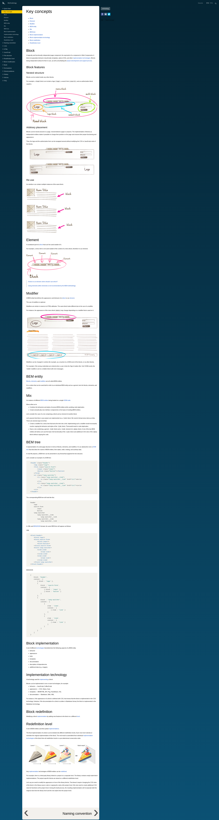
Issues (200, 3)
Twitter (109, 14)
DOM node (67, 400)
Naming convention (10, 43)
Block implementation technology (40, 37)
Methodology (12, 3)
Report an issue (109, 20)
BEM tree (6, 29)
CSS (5, 46)
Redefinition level (8, 40)
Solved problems (9, 71)
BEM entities (44, 400)
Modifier (6, 20)
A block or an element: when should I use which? (43, 281)
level (78, 716)
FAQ (5, 80)
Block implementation (9, 31)
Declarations (8, 68)
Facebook (102, 14)
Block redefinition (8, 37)
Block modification (9, 62)
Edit (102, 20)
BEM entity (7, 23)
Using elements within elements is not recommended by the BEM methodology (52, 285)
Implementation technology (11, 34)
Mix (5, 26)
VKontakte (105, 14)
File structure (8, 55)
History (6, 74)
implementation (42, 716)
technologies (40, 648)
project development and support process (79, 60)
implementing (44, 679)
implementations (54, 728)
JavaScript (7, 52)
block (41, 244)
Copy (94, 462)
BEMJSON (37, 526)
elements (34, 381)
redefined (64, 771)
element (72, 298)
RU (211, 3)
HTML (6, 49)
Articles (6, 77)
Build (5, 65)
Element (6, 17)
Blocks (28, 381)
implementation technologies (81, 58)
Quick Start (7, 8)
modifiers (43, 381)
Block (5, 14)
